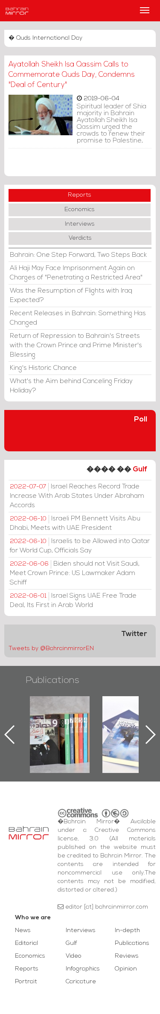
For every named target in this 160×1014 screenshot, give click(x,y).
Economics (79, 209)
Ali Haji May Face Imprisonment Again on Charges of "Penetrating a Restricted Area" (76, 273)
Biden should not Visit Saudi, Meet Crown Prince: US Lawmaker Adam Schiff (75, 573)
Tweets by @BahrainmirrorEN (51, 648)
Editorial (26, 943)
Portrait (26, 982)
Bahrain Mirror (17, 10)
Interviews (80, 224)
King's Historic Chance (43, 368)
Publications (52, 681)
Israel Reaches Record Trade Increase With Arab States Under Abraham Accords (77, 496)
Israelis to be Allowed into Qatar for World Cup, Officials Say (80, 546)
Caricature (81, 982)
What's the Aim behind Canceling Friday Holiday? (71, 386)
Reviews (127, 956)
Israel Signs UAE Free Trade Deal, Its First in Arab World (73, 601)
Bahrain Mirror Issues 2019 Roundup (60, 715)
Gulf (140, 469)
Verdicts (80, 238)
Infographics (83, 969)
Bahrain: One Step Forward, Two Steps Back (78, 255)
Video (73, 956)
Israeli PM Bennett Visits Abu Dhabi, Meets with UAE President (75, 523)
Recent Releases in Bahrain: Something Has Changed (78, 318)
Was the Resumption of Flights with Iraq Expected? (71, 296)
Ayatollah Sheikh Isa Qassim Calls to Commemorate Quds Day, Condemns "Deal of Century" (72, 75)
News (23, 930)
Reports (79, 195)
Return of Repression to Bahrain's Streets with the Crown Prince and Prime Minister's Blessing (76, 345)
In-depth (127, 930)
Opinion (126, 969)
